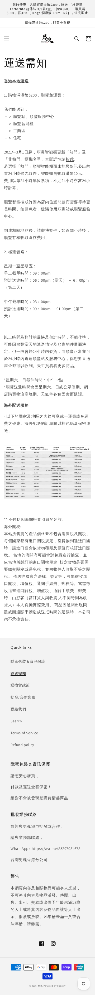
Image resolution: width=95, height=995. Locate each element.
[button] (6, 39)
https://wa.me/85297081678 (56, 848)
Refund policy (22, 744)
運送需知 (18, 673)
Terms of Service (24, 732)
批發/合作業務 (23, 697)
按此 (70, 159)
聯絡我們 (18, 709)
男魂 (40, 985)
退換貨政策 (20, 685)
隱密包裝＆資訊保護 (28, 661)
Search (16, 721)
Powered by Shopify (55, 985)
